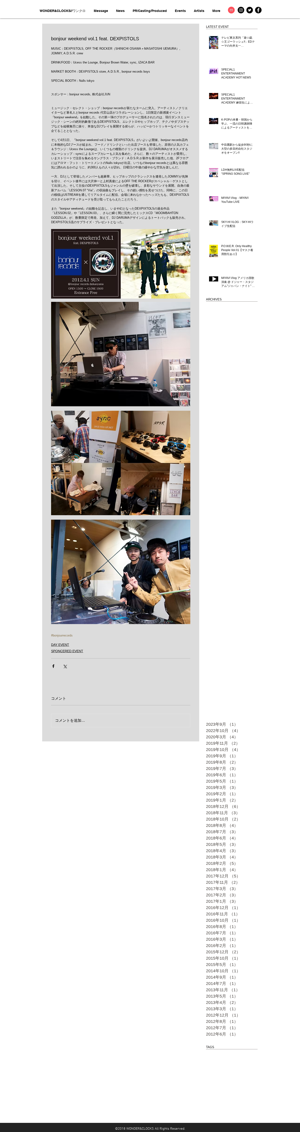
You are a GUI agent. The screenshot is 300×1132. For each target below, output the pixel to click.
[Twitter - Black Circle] (249, 10)
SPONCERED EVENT (67, 651)
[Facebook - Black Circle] (258, 10)
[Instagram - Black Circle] (241, 10)
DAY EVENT (60, 645)
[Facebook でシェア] (53, 666)
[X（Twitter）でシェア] (65, 666)
